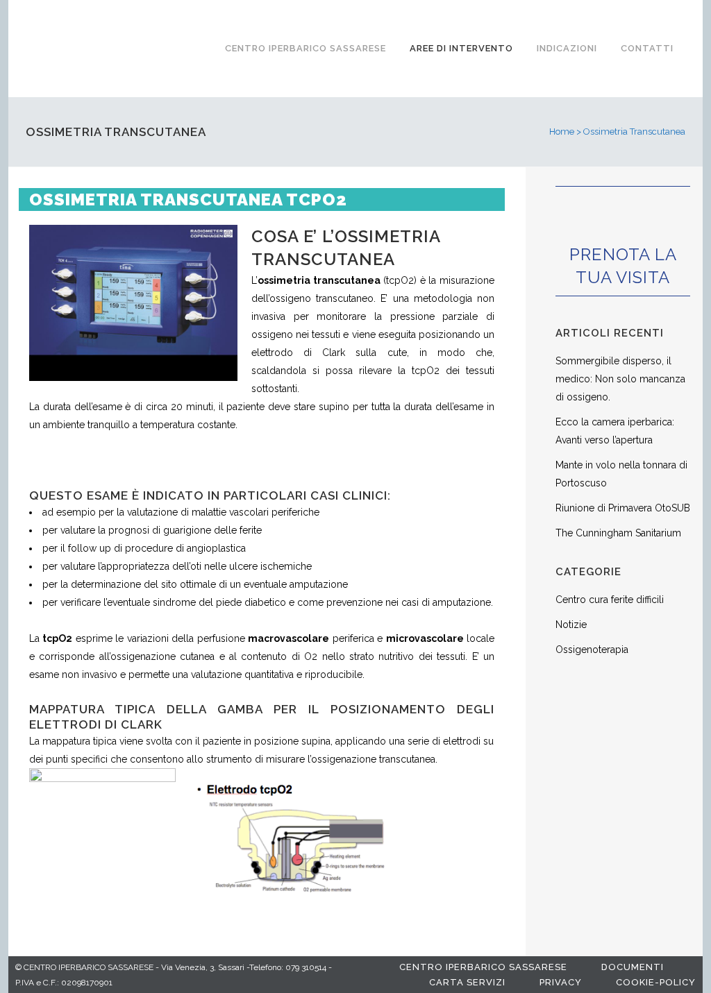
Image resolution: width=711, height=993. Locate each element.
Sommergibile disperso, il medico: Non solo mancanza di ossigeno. (620, 378)
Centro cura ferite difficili (609, 599)
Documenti (632, 967)
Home (561, 131)
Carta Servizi (467, 982)
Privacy (560, 982)
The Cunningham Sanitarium (618, 532)
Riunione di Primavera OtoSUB (622, 508)
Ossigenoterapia (591, 649)
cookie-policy (656, 982)
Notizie (571, 624)
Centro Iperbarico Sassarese (483, 967)
